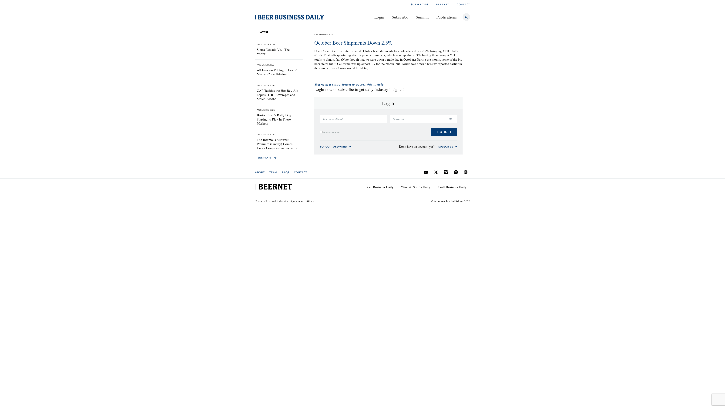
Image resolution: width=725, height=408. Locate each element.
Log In (442, 132)
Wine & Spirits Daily (415, 187)
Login (379, 17)
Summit (422, 17)
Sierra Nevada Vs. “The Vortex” (273, 51)
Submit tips (419, 4)
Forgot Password (333, 146)
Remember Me (331, 132)
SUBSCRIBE (445, 146)
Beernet (442, 4)
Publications (446, 17)
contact (463, 4)
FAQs (285, 172)
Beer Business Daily (379, 187)
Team (273, 172)
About (260, 172)
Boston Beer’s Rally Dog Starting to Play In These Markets (274, 119)
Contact (300, 172)
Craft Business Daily (452, 187)
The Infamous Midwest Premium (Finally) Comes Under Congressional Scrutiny (277, 143)
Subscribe (400, 17)
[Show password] (451, 119)
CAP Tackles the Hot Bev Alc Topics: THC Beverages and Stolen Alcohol (277, 94)
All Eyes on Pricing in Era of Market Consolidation (277, 72)
